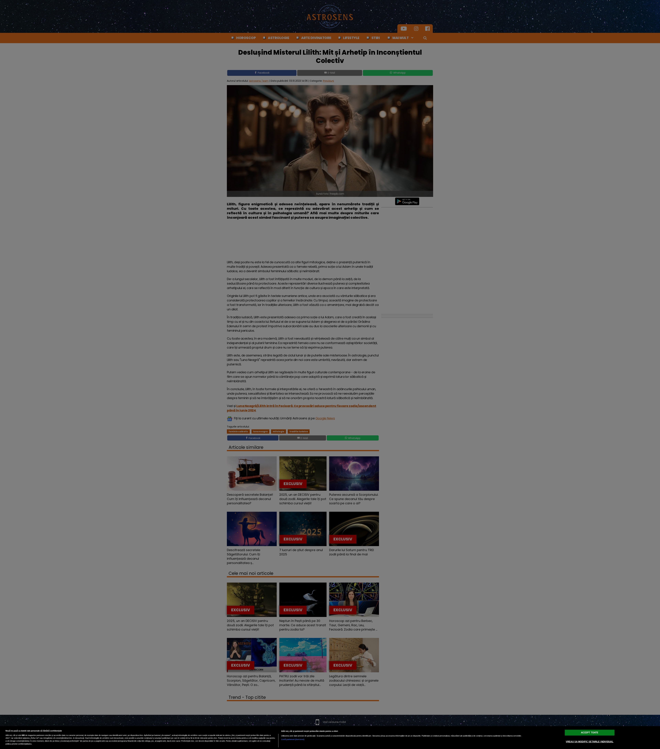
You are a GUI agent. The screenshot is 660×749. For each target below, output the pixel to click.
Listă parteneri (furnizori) (292, 739)
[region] (330, 737)
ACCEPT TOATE (589, 732)
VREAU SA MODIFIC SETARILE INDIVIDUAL (589, 741)
